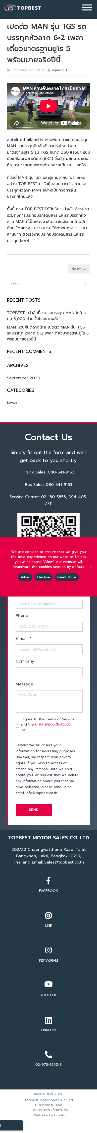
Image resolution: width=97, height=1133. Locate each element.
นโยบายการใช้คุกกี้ (48, 1105)
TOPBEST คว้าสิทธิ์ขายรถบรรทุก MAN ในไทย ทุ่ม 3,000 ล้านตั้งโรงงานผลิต (46, 316)
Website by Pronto (50, 1115)
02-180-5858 (53, 497)
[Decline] (90, 566)
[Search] (85, 284)
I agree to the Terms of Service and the (48, 724)
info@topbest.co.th (41, 793)
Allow (25, 577)
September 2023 (23, 378)
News (12, 403)
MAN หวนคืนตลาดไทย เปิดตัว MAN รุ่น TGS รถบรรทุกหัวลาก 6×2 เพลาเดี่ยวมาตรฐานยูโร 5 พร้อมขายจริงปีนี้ (48, 333)
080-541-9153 (61, 472)
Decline (43, 577)
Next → (78, 269)
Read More (66, 577)
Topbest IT (59, 70)
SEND (34, 809)
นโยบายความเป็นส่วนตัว (53, 724)
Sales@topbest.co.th (64, 862)
